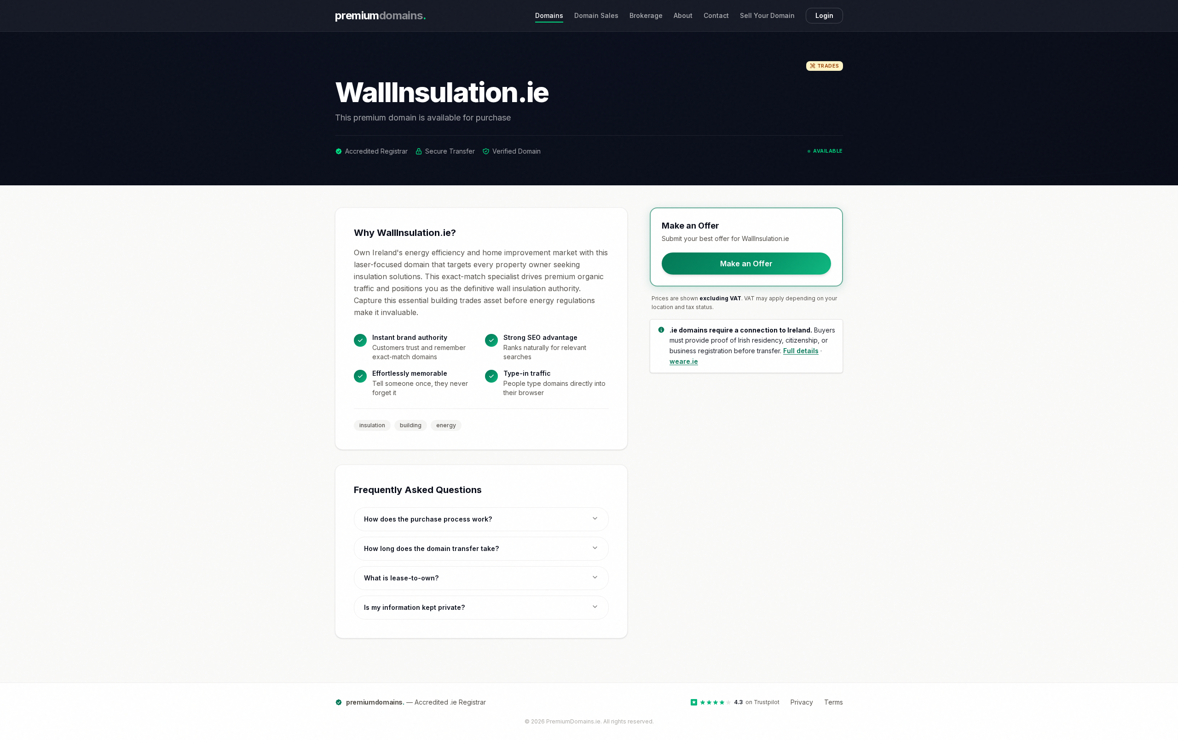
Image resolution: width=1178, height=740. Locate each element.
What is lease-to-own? (401, 578)
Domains (549, 15)
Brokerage (646, 15)
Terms (833, 702)
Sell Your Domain (767, 15)
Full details (801, 351)
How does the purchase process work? (428, 519)
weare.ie (684, 361)
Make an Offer (746, 263)
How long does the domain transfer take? (431, 548)
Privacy (802, 702)
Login (824, 15)
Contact (716, 15)
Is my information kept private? (414, 607)
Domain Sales (596, 15)
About (683, 15)
